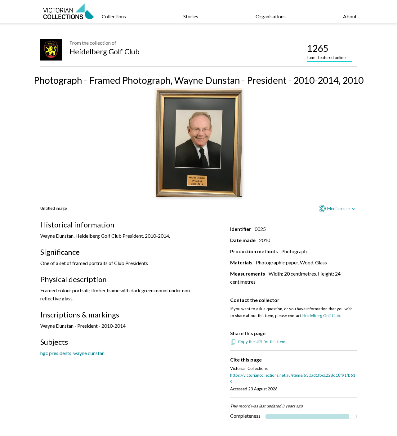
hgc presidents (55, 353)
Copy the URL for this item (261, 341)
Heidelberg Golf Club (104, 51)
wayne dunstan (89, 353)
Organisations (271, 16)
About (350, 16)
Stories (190, 16)
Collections (114, 16)
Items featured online (326, 51)
